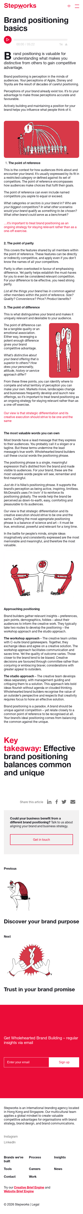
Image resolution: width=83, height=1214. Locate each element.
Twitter (64, 802)
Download (66, 44)
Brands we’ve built (13, 1159)
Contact (10, 1176)
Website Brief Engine (19, 1191)
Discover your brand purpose (41, 921)
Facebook (56, 802)
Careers (35, 1169)
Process (35, 1157)
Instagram (11, 1136)
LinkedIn (49, 802)
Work (32, 1176)
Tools (8, 1169)
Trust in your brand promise (39, 989)
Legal (35, 1204)
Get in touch (41, 839)
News (58, 1169)
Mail (72, 802)
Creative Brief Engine (29, 1187)
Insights (60, 1157)
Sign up (64, 1062)
